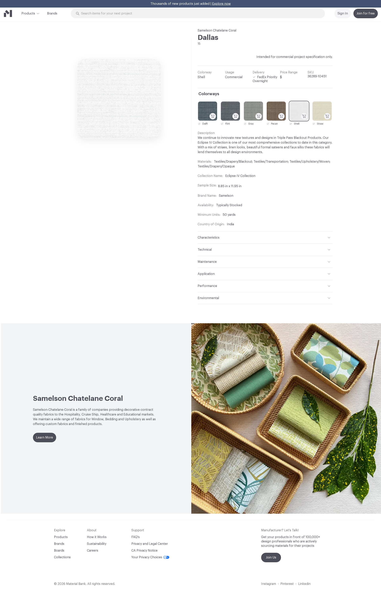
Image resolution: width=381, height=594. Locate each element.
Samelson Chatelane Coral (217, 30)
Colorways (208, 94)
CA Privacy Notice (144, 550)
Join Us (271, 557)
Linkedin (304, 583)
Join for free (366, 13)
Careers (92, 550)
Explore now (221, 3)
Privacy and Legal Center (149, 543)
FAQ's (135, 537)
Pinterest (287, 583)
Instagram (268, 583)
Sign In (343, 13)
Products (28, 13)
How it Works (97, 537)
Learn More (44, 437)
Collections (62, 557)
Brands (52, 13)
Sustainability (96, 543)
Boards (59, 550)
